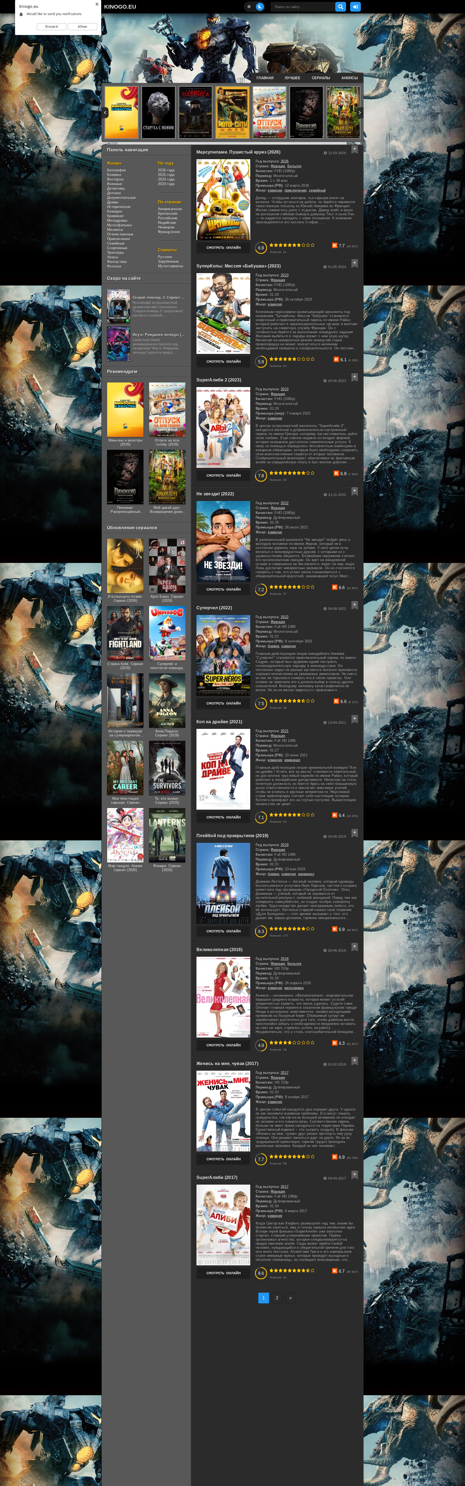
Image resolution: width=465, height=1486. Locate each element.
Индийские (167, 223)
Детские (114, 193)
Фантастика (117, 262)
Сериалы (321, 78)
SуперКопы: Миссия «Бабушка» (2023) (238, 266)
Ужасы (112, 257)
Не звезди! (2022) (215, 494)
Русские (165, 257)
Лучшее (293, 78)
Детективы (116, 188)
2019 (284, 845)
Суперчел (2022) (214, 607)
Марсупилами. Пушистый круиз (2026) (238, 152)
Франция (278, 166)
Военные (114, 184)
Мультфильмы (119, 225)
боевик (273, 646)
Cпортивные (117, 248)
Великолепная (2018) (219, 949)
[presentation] (105, 112)
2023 (284, 275)
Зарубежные (168, 261)
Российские (168, 218)
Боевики (114, 175)
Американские (170, 209)
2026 (284, 161)
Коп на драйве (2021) (219, 721)
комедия (275, 190)
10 (312, 245)
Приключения (118, 239)
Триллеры (115, 252)
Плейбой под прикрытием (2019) (232, 835)
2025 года (166, 175)
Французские (169, 232)
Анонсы (349, 78)
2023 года (166, 184)
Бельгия (294, 166)
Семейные (115, 243)
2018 (284, 959)
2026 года (166, 170)
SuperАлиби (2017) (216, 1177)
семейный (317, 190)
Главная (264, 78)
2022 (284, 503)
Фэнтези (114, 266)
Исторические (119, 207)
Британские (168, 213)
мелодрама (294, 988)
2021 (284, 731)
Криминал (115, 216)
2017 (284, 1073)
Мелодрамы (117, 220)
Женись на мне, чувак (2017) (227, 1063)
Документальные (121, 198)
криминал (292, 760)
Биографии (116, 170)
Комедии (114, 211)
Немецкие (166, 227)
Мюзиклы (115, 230)
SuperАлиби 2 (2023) (218, 380)
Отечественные (120, 234)
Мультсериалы (170, 266)
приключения (295, 190)
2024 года (166, 179)
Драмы (112, 202)
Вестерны (115, 179)
